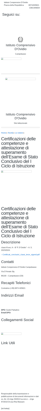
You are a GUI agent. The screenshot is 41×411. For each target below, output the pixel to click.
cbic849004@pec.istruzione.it (13, 303)
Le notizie (19, 133)
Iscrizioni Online (7, 361)
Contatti (4, 353)
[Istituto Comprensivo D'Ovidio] (20, 39)
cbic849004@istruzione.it (14, 8)
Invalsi (3, 374)
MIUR (3, 357)
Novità (10, 133)
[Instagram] (20, 29)
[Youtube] (20, 24)
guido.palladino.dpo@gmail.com (24, 313)
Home (3, 133)
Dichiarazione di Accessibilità (13, 383)
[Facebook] (20, 19)
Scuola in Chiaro (8, 370)
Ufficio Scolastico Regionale (12, 365)
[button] (20, 73)
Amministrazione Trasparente (13, 348)
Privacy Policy (7, 378)
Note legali (5, 387)
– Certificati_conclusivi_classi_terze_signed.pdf (20, 255)
